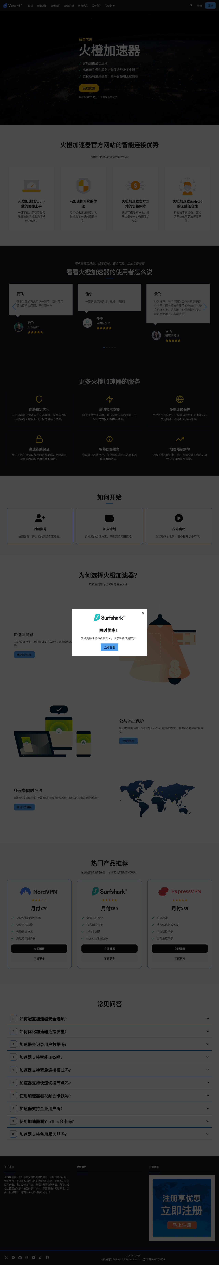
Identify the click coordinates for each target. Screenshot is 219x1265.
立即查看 (109, 647)
